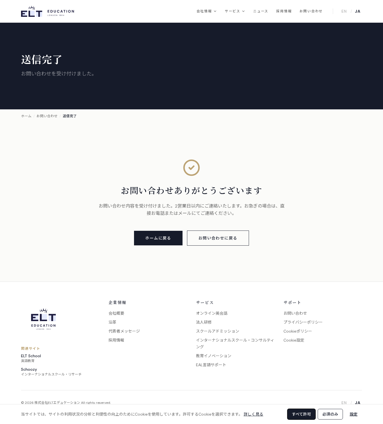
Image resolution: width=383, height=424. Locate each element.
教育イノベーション (213, 355)
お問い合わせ (311, 11)
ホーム (26, 116)
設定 (353, 414)
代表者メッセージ (124, 331)
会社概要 (116, 313)
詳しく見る (253, 414)
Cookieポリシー (297, 331)
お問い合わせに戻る (218, 238)
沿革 (112, 322)
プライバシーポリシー (303, 322)
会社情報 (204, 11)
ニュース (260, 11)
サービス (232, 11)
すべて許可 (301, 414)
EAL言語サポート (211, 364)
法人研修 (204, 322)
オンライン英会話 (211, 313)
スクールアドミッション (217, 331)
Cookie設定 (293, 340)
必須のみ (330, 414)
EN (344, 11)
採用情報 (284, 11)
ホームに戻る (158, 238)
